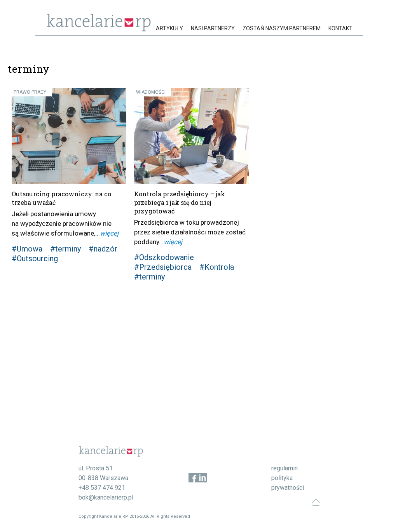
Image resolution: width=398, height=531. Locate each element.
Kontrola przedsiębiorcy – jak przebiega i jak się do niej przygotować (179, 202)
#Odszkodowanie (164, 257)
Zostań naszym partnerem (282, 28)
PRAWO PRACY (30, 92)
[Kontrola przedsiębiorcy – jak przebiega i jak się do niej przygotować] (191, 136)
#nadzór (103, 248)
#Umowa (27, 248)
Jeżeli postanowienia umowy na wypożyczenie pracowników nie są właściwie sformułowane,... (62, 223)
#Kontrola (216, 267)
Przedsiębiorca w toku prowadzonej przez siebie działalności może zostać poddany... (190, 232)
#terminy (65, 248)
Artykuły (169, 28)
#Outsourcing (35, 258)
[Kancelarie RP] (99, 29)
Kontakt (340, 28)
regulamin (284, 468)
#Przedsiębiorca (163, 267)
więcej (109, 233)
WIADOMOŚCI (151, 92)
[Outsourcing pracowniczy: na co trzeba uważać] (69, 136)
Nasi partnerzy (213, 28)
